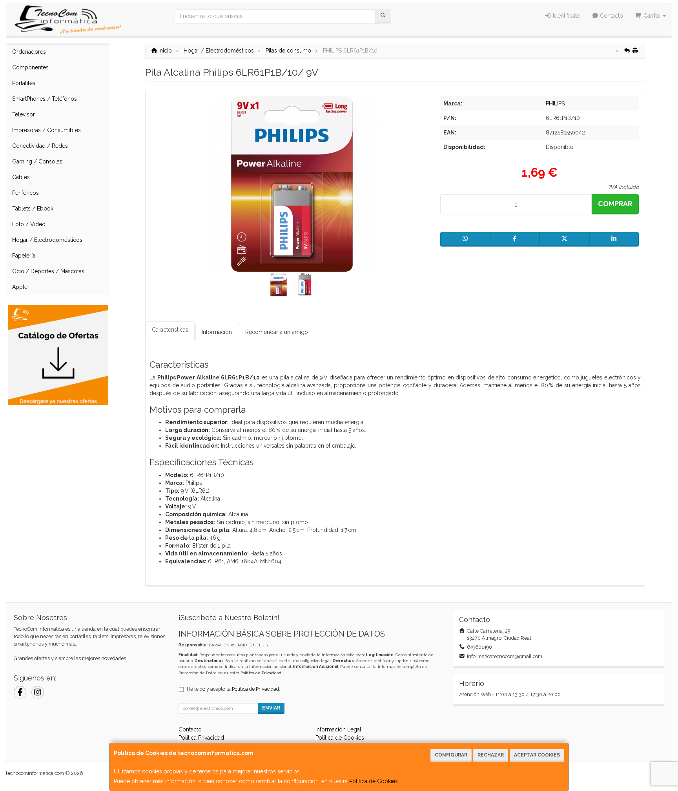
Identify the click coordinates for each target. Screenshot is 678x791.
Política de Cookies (373, 781)
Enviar (271, 708)
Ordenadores (29, 52)
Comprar (615, 204)
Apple (19, 287)
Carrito (652, 16)
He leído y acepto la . (233, 689)
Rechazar (491, 755)
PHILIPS (555, 103)
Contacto (610, 16)
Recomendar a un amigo (276, 332)
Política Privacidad (201, 738)
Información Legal (338, 729)
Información (217, 332)
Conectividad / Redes (40, 146)
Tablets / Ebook (32, 208)
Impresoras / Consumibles (46, 130)
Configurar (451, 755)
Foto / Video (29, 224)
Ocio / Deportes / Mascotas (48, 271)
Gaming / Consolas (37, 161)
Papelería (23, 255)
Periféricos (25, 193)
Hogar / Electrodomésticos (47, 240)
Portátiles (23, 83)
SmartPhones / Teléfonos (44, 99)
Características (170, 330)
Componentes (30, 67)
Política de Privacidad (261, 673)
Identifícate (565, 16)
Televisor (23, 114)
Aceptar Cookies (537, 755)
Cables (21, 177)
